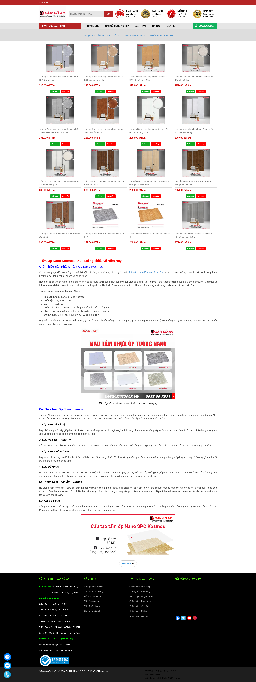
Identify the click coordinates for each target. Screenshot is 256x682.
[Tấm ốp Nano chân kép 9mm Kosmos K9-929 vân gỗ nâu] (105, 163)
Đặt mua (55, 91)
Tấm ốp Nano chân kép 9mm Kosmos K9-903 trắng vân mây (194, 131)
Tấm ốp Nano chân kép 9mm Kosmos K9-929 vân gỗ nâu (104, 183)
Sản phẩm (140, 26)
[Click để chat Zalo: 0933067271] (7, 665)
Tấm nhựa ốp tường (93, 591)
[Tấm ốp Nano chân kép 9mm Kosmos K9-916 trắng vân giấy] (60, 163)
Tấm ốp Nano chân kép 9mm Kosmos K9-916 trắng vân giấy (59, 183)
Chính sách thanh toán (140, 601)
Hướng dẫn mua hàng (139, 591)
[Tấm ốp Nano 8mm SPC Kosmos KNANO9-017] (150, 215)
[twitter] (183, 618)
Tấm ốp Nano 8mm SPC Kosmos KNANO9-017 (149, 235)
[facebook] (177, 618)
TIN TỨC (156, 26)
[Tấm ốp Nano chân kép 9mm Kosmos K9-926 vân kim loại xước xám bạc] (60, 110)
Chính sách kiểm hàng (140, 586)
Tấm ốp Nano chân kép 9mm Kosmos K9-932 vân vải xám (59, 78)
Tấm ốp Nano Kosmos (134, 35)
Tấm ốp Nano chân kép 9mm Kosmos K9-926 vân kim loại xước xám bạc (59, 131)
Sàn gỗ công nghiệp (117, 26)
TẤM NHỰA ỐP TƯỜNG (108, 35)
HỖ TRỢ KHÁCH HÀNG (141, 579)
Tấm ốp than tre (91, 601)
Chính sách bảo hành (139, 606)
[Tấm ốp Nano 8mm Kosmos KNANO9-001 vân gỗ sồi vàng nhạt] (150, 163)
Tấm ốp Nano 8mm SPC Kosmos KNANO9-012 (104, 235)
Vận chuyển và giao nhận (141, 596)
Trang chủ (93, 26)
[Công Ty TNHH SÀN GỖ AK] (52, 20)
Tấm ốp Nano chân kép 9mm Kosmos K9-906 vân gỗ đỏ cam (104, 131)
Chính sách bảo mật (138, 616)
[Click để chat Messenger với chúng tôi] (7, 657)
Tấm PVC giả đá (92, 606)
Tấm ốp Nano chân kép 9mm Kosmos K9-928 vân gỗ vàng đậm (149, 78)
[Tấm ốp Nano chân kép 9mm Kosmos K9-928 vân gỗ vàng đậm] (150, 58)
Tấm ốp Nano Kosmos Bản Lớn (146, 272)
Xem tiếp (65, 91)
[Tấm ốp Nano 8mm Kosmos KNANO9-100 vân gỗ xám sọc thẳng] (196, 215)
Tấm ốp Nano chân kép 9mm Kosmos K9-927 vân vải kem (194, 78)
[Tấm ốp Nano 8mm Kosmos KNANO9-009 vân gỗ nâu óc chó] (196, 163)
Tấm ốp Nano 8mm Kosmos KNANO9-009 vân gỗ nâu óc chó (194, 183)
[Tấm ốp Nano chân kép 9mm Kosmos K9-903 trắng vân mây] (196, 110)
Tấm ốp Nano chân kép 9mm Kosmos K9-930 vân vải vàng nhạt (104, 78)
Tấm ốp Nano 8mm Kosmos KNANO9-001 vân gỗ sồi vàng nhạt (149, 183)
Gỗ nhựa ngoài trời (93, 596)
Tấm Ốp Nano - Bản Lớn (160, 35)
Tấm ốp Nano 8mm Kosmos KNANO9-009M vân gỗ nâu (60, 235)
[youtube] (189, 618)
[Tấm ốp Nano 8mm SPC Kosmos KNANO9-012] (105, 215)
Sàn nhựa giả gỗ (92, 611)
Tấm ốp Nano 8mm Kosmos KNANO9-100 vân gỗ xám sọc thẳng (194, 235)
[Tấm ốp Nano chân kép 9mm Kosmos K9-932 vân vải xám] (60, 58)
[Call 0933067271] (7, 674)
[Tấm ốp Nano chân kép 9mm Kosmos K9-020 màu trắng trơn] (150, 110)
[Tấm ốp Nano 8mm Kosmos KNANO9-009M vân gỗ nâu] (60, 215)
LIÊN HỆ (171, 26)
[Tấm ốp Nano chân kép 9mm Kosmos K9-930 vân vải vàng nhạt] (105, 58)
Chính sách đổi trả (138, 611)
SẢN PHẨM (90, 579)
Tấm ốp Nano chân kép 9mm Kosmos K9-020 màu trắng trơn (149, 131)
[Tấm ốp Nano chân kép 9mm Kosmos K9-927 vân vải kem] (196, 58)
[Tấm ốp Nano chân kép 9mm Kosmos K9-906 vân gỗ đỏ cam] (105, 110)
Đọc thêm (126, 563)
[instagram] (195, 618)
